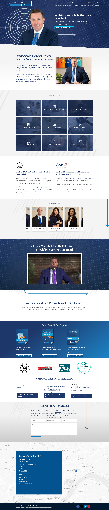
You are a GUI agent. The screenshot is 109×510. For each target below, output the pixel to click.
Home (55, 5)
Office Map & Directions (26, 477)
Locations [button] (90, 5)
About (59, 5)
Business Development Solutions (39, 507)
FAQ (73, 5)
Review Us (24, 490)
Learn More (54, 314)
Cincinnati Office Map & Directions (27, 464)
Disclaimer (18, 507)
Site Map (23, 507)
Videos (81, 5)
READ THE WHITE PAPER (24, 355)
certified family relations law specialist (38, 178)
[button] (103, 507)
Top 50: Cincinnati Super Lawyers (35, 189)
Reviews (77, 5)
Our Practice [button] (66, 5)
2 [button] (53, 234)
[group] (30, 219)
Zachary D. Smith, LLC (23, 505)
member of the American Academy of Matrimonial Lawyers (78, 178)
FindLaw (49, 507)
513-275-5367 (93, 2)
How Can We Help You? (64, 27)
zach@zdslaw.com (23, 468)
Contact (97, 5)
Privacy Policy (29, 507)
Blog (85, 5)
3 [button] (54, 234)
